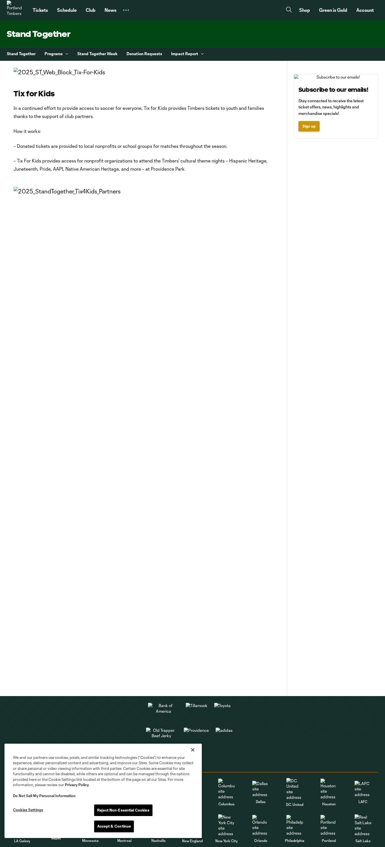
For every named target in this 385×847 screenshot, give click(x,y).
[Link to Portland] (328, 825)
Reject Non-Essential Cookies (123, 810)
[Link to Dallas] (260, 789)
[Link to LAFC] (363, 789)
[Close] (193, 750)
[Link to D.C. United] (294, 789)
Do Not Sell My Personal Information (44, 795)
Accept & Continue (114, 826)
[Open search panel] (289, 10)
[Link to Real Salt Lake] (363, 825)
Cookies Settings (28, 810)
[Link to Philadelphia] (294, 825)
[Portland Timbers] (16, 10)
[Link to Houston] (328, 789)
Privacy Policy (77, 785)
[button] (126, 10)
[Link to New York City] (226, 825)
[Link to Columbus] (226, 789)
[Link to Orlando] (260, 825)
